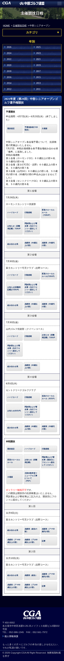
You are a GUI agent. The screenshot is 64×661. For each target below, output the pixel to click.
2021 (38, 59)
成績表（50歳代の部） (48, 244)
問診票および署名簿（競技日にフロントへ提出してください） (48, 461)
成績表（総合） (31, 575)
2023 (38, 53)
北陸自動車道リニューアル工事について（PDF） (31, 477)
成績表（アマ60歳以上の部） (13, 541)
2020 (9, 65)
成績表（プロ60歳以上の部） (31, 541)
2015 (38, 77)
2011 (38, 89)
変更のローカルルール (13, 461)
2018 (9, 71)
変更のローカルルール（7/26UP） (48, 212)
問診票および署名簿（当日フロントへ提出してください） (31, 227)
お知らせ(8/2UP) (14, 411)
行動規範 (28, 212)
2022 (9, 59)
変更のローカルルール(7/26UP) (48, 275)
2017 (38, 71)
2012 (9, 89)
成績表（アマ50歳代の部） (48, 530)
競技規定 (11, 128)
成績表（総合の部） (31, 530)
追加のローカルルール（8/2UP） (49, 397)
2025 (38, 47)
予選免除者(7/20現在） (31, 128)
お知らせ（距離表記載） (31, 461)
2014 (9, 83)
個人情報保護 (11, 636)
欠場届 (44, 128)
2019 (38, 65)
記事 (43, 541)
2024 (9, 53)
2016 (9, 77)
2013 (38, 83)
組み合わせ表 (12, 244)
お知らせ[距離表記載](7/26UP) (14, 288)
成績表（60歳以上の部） (31, 244)
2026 (9, 47)
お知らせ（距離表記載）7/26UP (14, 227)
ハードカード (12, 212)
